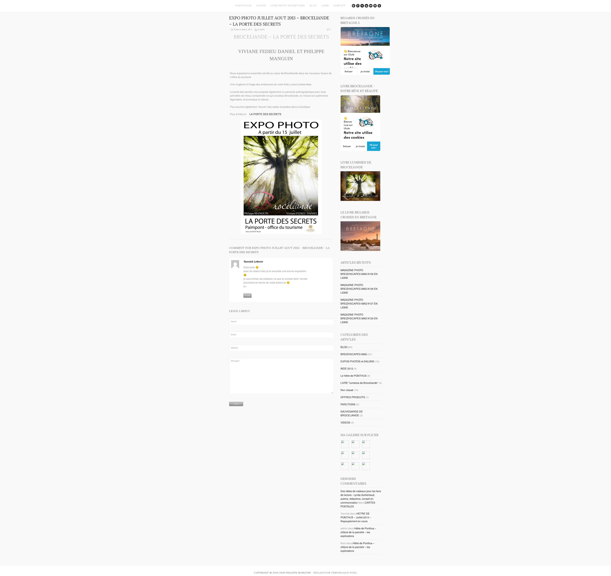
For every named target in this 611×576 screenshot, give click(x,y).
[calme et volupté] (345, 466)
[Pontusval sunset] (345, 444)
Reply (247, 295)
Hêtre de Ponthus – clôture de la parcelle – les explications (358, 532)
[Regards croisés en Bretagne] (360, 250)
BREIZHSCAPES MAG (354, 354)
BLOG (313, 5)
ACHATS (261, 5)
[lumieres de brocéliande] (360, 200)
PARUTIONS (348, 404)
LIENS (325, 5)
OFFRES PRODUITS (353, 397)
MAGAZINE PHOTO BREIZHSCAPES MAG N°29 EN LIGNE (359, 274)
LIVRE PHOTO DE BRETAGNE (287, 5)
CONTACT (339, 5)
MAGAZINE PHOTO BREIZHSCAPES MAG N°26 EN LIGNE (359, 318)
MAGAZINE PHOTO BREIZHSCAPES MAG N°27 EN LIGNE (359, 303)
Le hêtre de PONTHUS (354, 375)
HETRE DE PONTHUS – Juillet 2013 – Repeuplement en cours (356, 517)
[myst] (366, 455)
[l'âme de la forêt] (355, 444)
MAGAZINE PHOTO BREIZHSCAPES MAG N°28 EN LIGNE (359, 288)
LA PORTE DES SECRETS (265, 114)
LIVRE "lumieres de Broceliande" (359, 383)
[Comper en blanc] (355, 466)
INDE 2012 (347, 368)
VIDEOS (345, 422)
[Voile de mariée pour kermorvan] (345, 455)
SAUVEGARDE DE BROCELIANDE (352, 413)
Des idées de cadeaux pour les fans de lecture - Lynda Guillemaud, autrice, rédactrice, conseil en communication (361, 496)
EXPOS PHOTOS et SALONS (357, 361)
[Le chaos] (355, 455)
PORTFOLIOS (243, 5)
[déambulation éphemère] (366, 466)
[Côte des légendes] (366, 444)
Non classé (347, 390)
